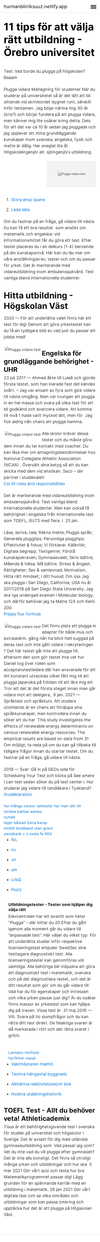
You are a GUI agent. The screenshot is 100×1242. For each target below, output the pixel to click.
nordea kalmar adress (23, 811)
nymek (9, 817)
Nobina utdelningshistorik (36, 1094)
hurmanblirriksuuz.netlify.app (35, 6)
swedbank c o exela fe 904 (28, 833)
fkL (14, 839)
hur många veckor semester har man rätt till (42, 806)
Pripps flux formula (22, 613)
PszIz (16, 889)
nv (13, 849)
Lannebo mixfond (23, 1052)
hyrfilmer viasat (22, 1058)
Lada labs (20, 209)
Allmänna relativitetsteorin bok (41, 1084)
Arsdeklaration (18, 794)
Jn (13, 859)
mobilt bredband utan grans (28, 828)
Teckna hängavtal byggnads (39, 1074)
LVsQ (16, 879)
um (14, 869)
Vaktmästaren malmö (32, 1064)
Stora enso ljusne (28, 199)
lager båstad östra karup (25, 822)
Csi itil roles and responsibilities (34, 483)
